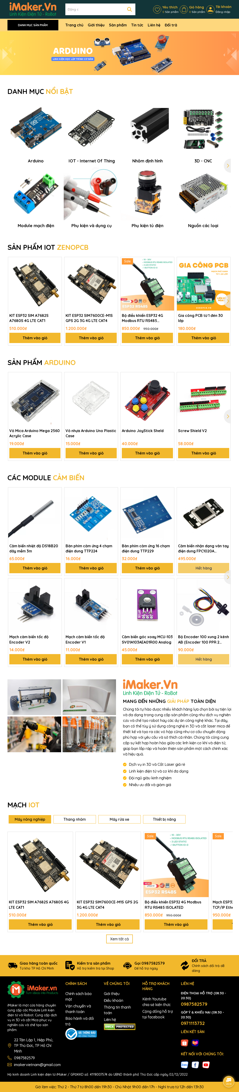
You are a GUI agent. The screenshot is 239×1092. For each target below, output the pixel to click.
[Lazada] (195, 1042)
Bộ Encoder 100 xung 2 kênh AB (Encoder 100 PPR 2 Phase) (203, 639)
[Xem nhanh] (56, 278)
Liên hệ (154, 25)
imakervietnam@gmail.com (37, 1064)
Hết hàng (204, 568)
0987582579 (24, 1058)
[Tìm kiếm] (129, 9)
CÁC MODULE (45, 477)
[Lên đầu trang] (229, 1068)
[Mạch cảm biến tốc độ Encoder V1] (91, 605)
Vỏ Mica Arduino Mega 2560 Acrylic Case (34, 433)
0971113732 (193, 1023)
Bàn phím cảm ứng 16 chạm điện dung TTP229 (146, 548)
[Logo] (33, 9)
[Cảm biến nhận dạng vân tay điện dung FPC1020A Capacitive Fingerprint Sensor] (203, 514)
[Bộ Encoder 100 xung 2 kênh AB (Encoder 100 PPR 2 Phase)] (203, 605)
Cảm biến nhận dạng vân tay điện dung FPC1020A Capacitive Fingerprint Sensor (203, 549)
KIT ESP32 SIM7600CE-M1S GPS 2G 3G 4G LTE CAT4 (89, 318)
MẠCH (23, 804)
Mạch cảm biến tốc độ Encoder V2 (29, 639)
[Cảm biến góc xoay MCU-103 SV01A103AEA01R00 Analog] (147, 605)
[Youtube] (206, 1065)
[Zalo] (184, 1065)
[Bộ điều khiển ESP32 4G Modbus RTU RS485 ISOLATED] (147, 284)
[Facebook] (195, 1065)
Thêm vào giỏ (35, 338)
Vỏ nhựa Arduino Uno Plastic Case (91, 433)
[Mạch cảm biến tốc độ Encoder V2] (35, 605)
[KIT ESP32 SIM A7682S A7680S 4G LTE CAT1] (35, 284)
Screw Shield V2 (192, 430)
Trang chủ (74, 25)
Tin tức (137, 25)
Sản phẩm (118, 25)
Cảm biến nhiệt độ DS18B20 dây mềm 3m (33, 548)
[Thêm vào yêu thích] (56, 262)
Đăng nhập (223, 12)
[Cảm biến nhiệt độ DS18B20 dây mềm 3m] (35, 514)
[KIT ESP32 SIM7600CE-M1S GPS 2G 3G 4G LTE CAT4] (91, 284)
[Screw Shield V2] (203, 399)
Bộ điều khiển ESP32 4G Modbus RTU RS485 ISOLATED (142, 318)
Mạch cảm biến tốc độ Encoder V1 (85, 639)
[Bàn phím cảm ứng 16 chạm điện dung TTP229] (147, 514)
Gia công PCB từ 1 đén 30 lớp (200, 318)
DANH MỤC (40, 91)
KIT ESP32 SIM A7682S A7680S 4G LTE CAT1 (29, 318)
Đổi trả (171, 25)
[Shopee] (184, 1042)
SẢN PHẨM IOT (47, 247)
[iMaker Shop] (34, 697)
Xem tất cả (119, 939)
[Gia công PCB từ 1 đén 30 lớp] (203, 284)
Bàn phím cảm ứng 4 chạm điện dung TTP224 (89, 548)
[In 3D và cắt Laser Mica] (119, 53)
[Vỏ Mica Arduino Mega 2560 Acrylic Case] (35, 399)
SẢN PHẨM (41, 362)
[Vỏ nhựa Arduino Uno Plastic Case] (91, 399)
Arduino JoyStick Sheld (143, 430)
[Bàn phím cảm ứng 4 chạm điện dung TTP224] (91, 514)
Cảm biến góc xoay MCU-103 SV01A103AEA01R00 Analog (147, 639)
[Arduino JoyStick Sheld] (147, 399)
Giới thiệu (96, 25)
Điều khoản (113, 1000)
